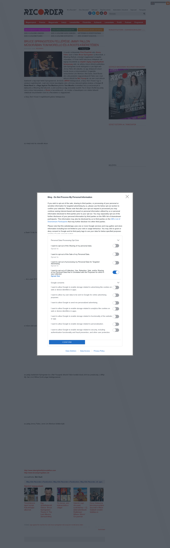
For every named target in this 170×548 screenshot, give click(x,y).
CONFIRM (67, 342)
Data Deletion (71, 351)
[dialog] (85, 274)
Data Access (85, 351)
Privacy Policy (99, 351)
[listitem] (85, 240)
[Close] (128, 197)
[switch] (116, 245)
